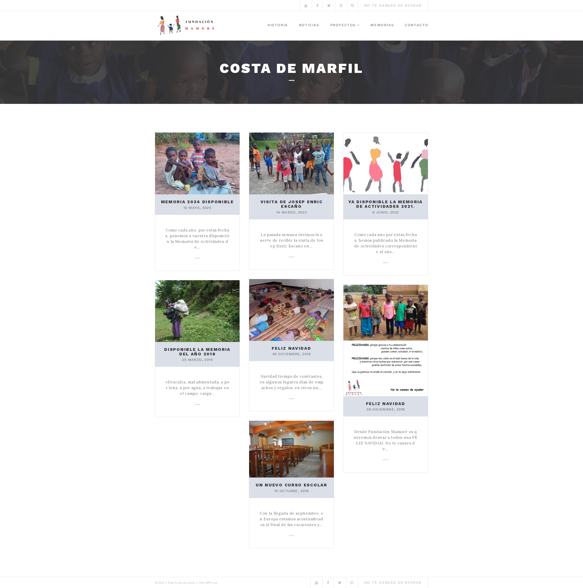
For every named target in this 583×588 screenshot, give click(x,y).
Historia (277, 25)
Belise (160, 582)
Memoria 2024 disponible (197, 201)
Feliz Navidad (291, 348)
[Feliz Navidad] (291, 309)
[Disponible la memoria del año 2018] (197, 310)
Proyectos (343, 25)
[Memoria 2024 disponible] (197, 163)
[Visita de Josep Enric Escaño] (291, 163)
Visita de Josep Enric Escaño (292, 204)
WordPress (208, 582)
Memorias (382, 25)
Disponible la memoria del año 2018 (197, 351)
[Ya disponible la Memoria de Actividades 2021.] (385, 163)
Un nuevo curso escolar (291, 485)
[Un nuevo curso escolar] (291, 449)
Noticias (309, 25)
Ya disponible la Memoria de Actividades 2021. (385, 204)
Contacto (416, 25)
